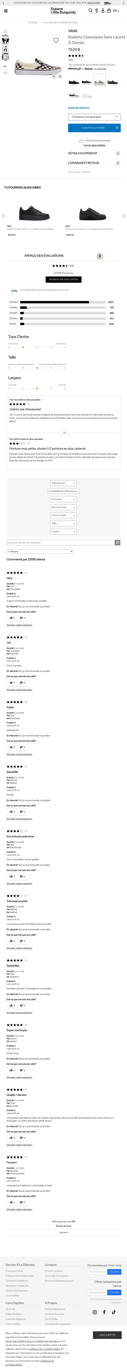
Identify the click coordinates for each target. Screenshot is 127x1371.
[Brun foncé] (112, 79)
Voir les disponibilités (94, 145)
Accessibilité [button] (12, 1295)
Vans (72, 31)
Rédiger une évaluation (63, 279)
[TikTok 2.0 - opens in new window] (114, 1312)
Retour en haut (63, 1225)
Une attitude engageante (58, 1324)
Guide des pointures (78, 107)
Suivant (64, 1232)
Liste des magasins (16, 1319)
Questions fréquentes (17, 1285)
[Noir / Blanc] (74, 93)
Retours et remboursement (59, 1280)
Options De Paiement (17, 1290)
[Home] (63, 11)
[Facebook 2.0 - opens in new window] (104, 1312)
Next (5, 71)
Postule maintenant (55, 1309)
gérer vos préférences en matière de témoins (32, 1341)
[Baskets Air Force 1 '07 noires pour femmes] (34, 206)
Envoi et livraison (54, 1271)
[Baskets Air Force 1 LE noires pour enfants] (92, 206)
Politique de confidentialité (20, 1276)
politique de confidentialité (44, 1349)
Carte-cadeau (13, 1324)
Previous (5, 31)
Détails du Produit (82, 153)
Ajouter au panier (93, 127)
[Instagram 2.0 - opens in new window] (95, 1312)
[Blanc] (87, 93)
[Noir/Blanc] (100, 79)
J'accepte (107, 1335)
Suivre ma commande (56, 1276)
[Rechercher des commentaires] (117, 542)
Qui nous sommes (54, 1314)
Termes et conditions (17, 1280)
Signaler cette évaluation (19, 625)
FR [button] (115, 11)
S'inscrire (114, 1271)
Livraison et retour (83, 163)
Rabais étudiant (13, 1314)
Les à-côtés (51, 1319)
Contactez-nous (14, 1271)
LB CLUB (10, 1309)
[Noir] (74, 79)
